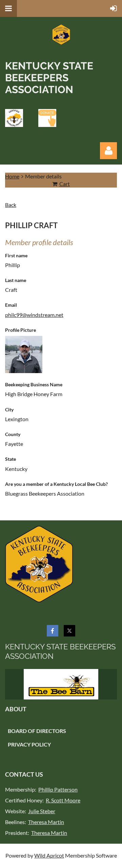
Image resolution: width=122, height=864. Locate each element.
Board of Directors (37, 731)
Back (10, 204)
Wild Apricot (49, 855)
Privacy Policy (29, 744)
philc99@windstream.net (34, 314)
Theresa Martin (46, 822)
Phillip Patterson (58, 789)
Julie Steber (41, 811)
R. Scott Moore (63, 800)
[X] (69, 630)
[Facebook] (52, 630)
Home (12, 176)
